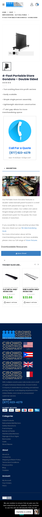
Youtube (5, 470)
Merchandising (15, 287)
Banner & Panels (8, 431)
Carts (4, 442)
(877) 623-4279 (19, 153)
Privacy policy (7, 465)
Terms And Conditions (10, 462)
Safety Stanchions (9, 426)
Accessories (6, 287)
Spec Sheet (21, 253)
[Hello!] (31, 4)
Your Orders (6, 483)
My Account (6, 480)
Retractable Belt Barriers (11, 423)
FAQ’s (4, 486)
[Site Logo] (15, 4)
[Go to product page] (11, 277)
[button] (4, 5)
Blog (4, 468)
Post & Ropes (7, 428)
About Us (5, 454)
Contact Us (6, 457)
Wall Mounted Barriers (10, 434)
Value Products (8, 420)
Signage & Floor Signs (10, 436)
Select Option (11, 302)
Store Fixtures (31, 240)
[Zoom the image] (17, 343)
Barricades (6, 439)
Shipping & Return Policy (11, 460)
